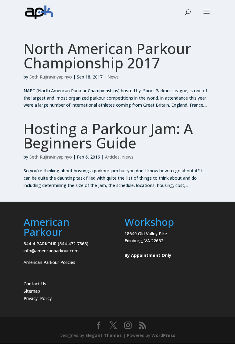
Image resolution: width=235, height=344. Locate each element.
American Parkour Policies (49, 262)
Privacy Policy (38, 298)
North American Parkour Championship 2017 (107, 56)
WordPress (163, 335)
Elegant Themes (103, 335)
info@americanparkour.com (51, 251)
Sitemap (32, 291)
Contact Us (35, 284)
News (113, 77)
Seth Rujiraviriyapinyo (50, 77)
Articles (112, 157)
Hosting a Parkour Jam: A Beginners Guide (108, 136)
